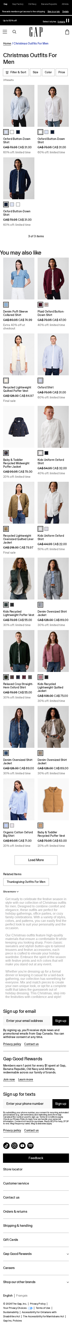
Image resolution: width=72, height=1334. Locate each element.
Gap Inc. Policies (12, 1320)
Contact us (31, 1044)
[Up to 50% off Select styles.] (33, 20)
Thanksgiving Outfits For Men (26, 881)
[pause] (67, 20)
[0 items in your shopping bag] (67, 32)
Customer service (16, 1183)
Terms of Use (43, 1308)
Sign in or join (54, 11)
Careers (9, 1268)
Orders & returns (15, 1211)
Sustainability (11, 1312)
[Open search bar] (14, 32)
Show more (9, 891)
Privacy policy (12, 1044)
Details (65, 11)
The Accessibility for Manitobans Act (43, 1316)
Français (22, 1295)
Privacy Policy (38, 1303)
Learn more (25, 1079)
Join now (9, 1079)
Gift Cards (10, 1240)
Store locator (12, 1169)
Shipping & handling (18, 1226)
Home (7, 43)
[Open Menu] (4, 31)
